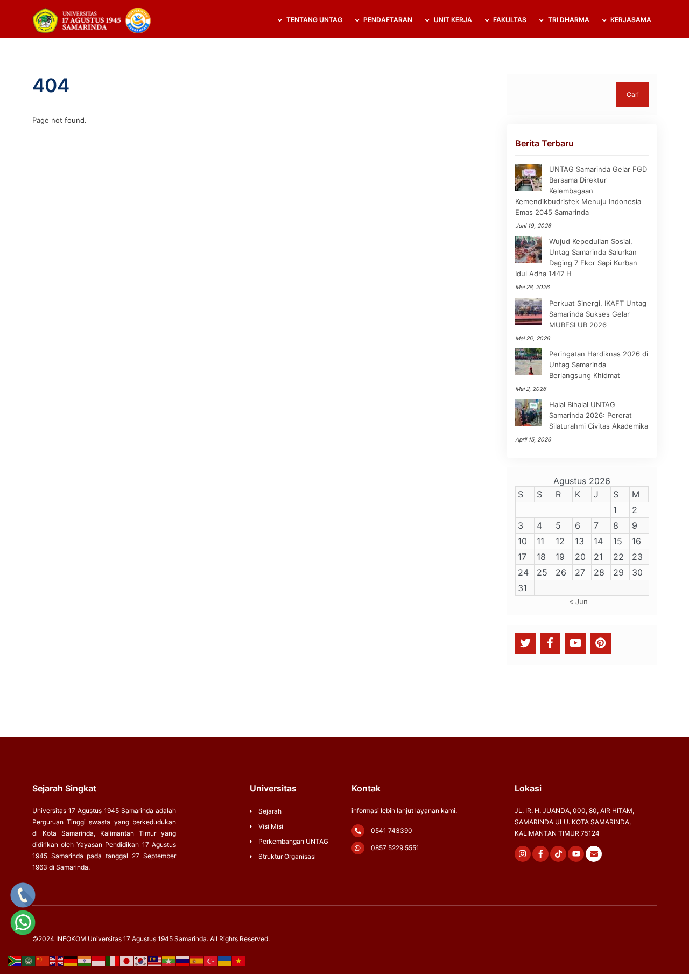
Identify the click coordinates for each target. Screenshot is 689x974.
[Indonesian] (99, 960)
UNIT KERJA (452, 20)
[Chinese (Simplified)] (43, 960)
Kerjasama (630, 20)
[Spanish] (197, 960)
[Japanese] (127, 960)
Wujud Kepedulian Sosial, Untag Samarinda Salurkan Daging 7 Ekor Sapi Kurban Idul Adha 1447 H (576, 257)
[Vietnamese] (239, 960)
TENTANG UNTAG (313, 20)
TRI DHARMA (567, 20)
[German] (71, 960)
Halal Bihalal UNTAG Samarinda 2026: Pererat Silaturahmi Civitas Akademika (598, 415)
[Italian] (113, 960)
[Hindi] (85, 960)
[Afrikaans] (15, 960)
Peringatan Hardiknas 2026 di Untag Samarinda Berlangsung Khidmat (598, 364)
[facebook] (550, 642)
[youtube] (576, 642)
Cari (633, 94)
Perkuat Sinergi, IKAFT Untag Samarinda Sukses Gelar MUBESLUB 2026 (597, 314)
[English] (57, 960)
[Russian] (183, 960)
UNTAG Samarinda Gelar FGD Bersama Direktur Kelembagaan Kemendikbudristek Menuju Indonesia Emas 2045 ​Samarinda (581, 190)
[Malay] (155, 960)
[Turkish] (211, 960)
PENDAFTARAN (387, 20)
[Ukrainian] (225, 960)
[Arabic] (29, 960)
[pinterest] (600, 642)
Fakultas (508, 20)
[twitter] (525, 642)
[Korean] (141, 960)
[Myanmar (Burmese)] (169, 960)
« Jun (579, 601)
